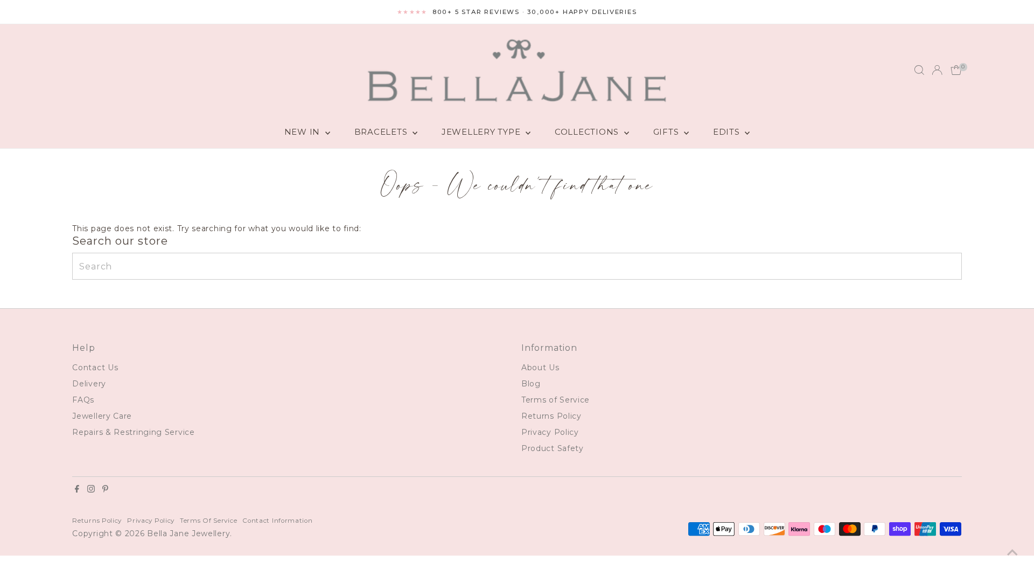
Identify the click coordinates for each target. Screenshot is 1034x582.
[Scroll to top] (1012, 552)
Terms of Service (555, 400)
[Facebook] (77, 490)
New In (303, 132)
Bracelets (382, 132)
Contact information (277, 520)
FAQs (83, 400)
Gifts (667, 132)
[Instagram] (91, 490)
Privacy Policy (550, 432)
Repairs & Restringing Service (133, 432)
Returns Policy (551, 416)
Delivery (89, 384)
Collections (588, 132)
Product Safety (552, 448)
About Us (540, 367)
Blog (531, 384)
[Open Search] (919, 70)
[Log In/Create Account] (937, 70)
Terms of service (208, 520)
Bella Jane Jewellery (188, 533)
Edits (728, 132)
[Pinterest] (105, 490)
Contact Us (95, 367)
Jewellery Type (482, 132)
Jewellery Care (102, 416)
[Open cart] (956, 70)
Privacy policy (150, 520)
